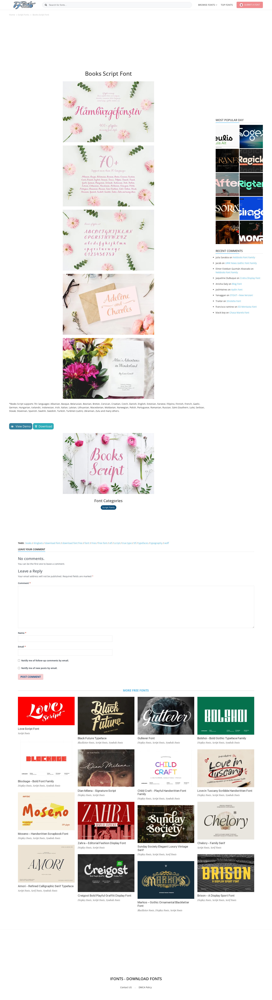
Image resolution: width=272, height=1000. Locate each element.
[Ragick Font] (251, 160)
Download (45, 426)
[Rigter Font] (251, 184)
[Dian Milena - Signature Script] (106, 768)
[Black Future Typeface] (106, 716)
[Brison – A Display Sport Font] (225, 873)
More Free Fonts (136, 690)
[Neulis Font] (227, 136)
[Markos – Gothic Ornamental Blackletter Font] (166, 880)
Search (46, 5)
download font (52, 543)
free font (102, 543)
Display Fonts (25, 785)
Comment (24, 583)
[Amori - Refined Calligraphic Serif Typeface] (46, 864)
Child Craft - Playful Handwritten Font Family (162, 792)
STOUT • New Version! (241, 295)
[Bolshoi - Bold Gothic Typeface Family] (225, 716)
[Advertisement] (108, 45)
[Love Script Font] (46, 711)
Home (12, 14)
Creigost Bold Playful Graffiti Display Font (104, 895)
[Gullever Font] (166, 716)
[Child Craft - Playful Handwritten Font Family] (166, 768)
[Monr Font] (251, 232)
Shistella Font (234, 301)
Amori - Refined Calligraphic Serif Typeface (46, 886)
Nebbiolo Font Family (244, 257)
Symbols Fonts (53, 785)
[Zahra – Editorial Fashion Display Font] (106, 821)
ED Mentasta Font (247, 306)
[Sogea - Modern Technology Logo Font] (251, 136)
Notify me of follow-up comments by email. (45, 660)
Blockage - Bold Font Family (36, 781)
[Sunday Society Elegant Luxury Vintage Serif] (166, 824)
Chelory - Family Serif (211, 843)
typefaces (143, 543)
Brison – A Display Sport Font (216, 895)
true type (127, 543)
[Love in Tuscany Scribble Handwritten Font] (225, 768)
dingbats (38, 543)
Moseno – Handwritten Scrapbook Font (43, 833)
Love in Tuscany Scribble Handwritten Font (224, 790)
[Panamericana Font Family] (227, 232)
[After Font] (227, 184)
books (29, 543)
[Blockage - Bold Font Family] (46, 759)
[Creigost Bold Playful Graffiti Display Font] (106, 873)
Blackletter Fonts (86, 742)
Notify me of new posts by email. (39, 668)
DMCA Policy (145, 987)
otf (110, 543)
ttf (135, 543)
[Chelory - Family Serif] (225, 821)
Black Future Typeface (92, 738)
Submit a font (252, 4)
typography (156, 543)
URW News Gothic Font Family (241, 263)
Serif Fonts (36, 890)
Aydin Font (236, 289)
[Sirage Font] (251, 208)
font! (87, 543)
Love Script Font (28, 728)
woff (166, 543)
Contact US (126, 987)
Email (22, 646)
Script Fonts (23, 14)
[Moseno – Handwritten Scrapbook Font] (46, 811)
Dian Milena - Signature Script (97, 790)
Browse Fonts (206, 4)
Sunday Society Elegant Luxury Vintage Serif (163, 848)
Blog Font (237, 283)
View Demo (23, 426)
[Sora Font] (227, 208)
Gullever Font (146, 738)
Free (93, 543)
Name (22, 632)
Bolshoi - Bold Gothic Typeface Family (221, 738)
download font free (72, 543)
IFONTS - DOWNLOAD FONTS (136, 978)
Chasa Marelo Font (239, 312)
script (117, 543)
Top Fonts (227, 4)
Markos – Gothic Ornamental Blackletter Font (163, 904)
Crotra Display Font (250, 278)
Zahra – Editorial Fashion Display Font (102, 843)
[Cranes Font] (227, 160)
